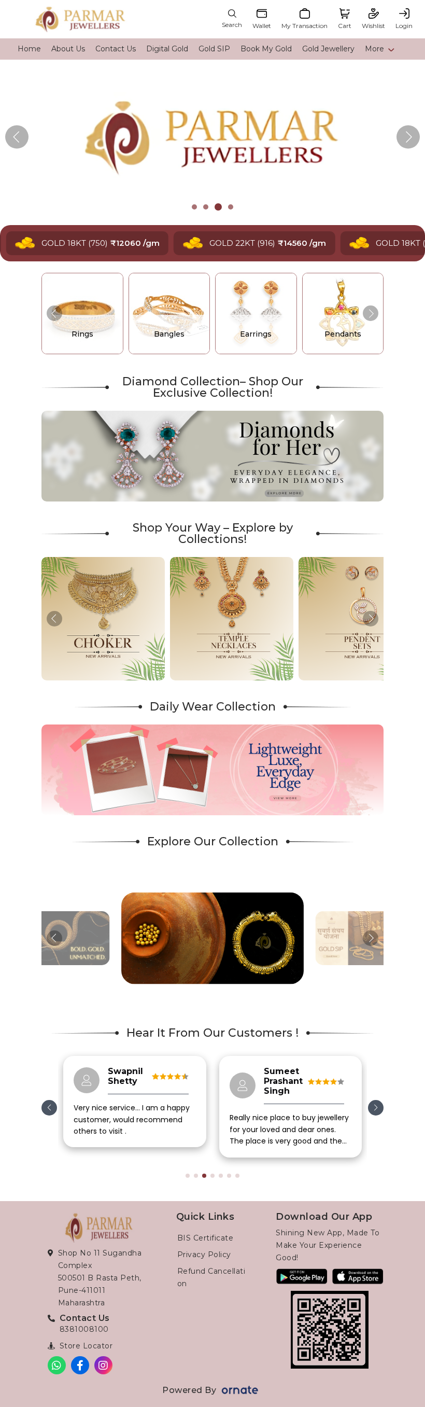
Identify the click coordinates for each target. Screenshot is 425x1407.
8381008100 (84, 1329)
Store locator (86, 1345)
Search (232, 25)
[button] (408, 137)
